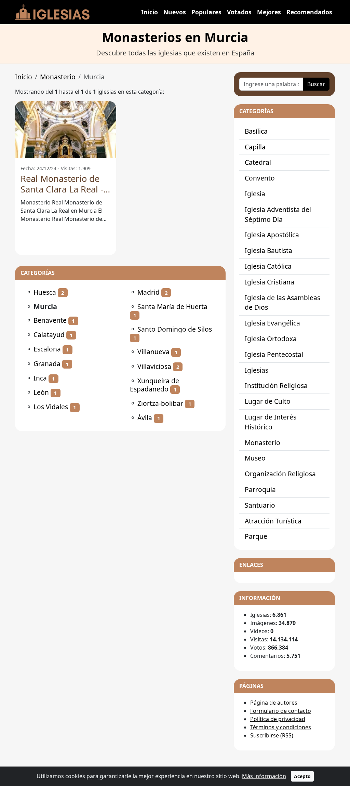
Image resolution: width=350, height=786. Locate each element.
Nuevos (174, 12)
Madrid (148, 292)
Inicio (149, 12)
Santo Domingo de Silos (174, 329)
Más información (264, 776)
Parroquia (260, 489)
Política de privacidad (277, 719)
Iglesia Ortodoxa (271, 338)
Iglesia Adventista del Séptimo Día (278, 214)
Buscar (316, 84)
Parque (256, 536)
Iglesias (256, 370)
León (41, 392)
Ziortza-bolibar (160, 403)
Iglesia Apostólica (272, 234)
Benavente (50, 320)
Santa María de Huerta (172, 306)
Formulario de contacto (280, 711)
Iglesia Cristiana (269, 282)
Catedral (258, 162)
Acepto (302, 776)
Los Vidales (50, 406)
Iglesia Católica (268, 266)
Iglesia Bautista (268, 250)
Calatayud (49, 334)
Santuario (260, 505)
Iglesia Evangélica (272, 323)
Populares (206, 12)
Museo (255, 458)
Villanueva (153, 351)
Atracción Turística (273, 520)
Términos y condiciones (280, 727)
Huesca (44, 292)
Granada (46, 363)
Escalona (47, 349)
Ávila (144, 417)
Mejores (269, 12)
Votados (239, 12)
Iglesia (255, 193)
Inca (40, 378)
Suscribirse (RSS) (271, 735)
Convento (260, 178)
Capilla (255, 146)
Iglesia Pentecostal (274, 354)
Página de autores (273, 702)
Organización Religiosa (280, 473)
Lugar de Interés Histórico (270, 421)
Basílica (256, 131)
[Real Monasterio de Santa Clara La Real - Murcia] (65, 129)
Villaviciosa (154, 366)
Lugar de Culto (268, 401)
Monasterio (58, 76)
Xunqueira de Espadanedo (154, 385)
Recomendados (309, 12)
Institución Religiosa (276, 385)
